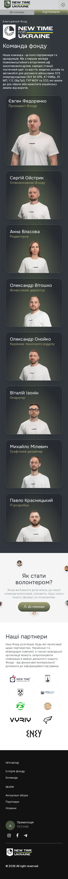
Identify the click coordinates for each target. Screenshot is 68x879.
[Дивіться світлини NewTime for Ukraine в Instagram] (9, 835)
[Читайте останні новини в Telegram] (25, 835)
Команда (12, 777)
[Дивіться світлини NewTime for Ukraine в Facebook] (17, 835)
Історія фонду (15, 771)
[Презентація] (10, 826)
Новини (11, 808)
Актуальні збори (17, 795)
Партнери (12, 802)
